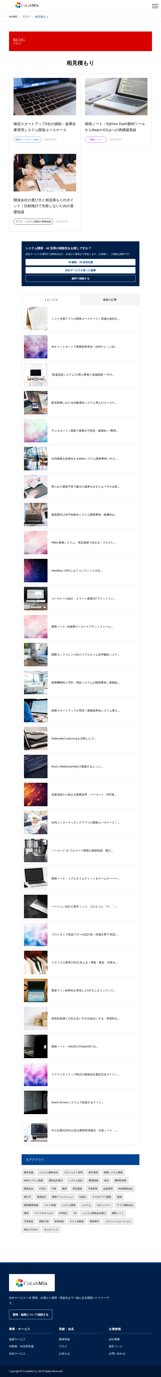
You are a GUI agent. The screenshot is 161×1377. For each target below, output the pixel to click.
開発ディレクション (62, 1196)
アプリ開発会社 (125, 1205)
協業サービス (17, 1339)
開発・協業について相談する (30, 1314)
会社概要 (114, 1339)
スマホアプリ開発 (101, 1196)
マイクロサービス (44, 1213)
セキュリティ (104, 1205)
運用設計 (41, 1196)
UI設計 (82, 1196)
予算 (53, 1188)
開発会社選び (56, 1180)
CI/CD (42, 1188)
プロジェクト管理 (73, 1172)
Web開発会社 (125, 1188)
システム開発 (68, 1205)
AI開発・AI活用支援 (21, 1346)
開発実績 (64, 1339)
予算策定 (28, 1221)
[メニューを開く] (155, 6)
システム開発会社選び (94, 1213)
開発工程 (44, 1221)
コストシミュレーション (118, 1221)
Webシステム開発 (33, 1180)
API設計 (63, 1213)
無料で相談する (81, 278)
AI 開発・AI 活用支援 (80, 262)
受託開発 (77, 1188)
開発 (26, 1213)
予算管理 (92, 1188)
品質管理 (108, 1188)
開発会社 (28, 1188)
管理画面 (59, 1221)
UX (75, 1213)
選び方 (27, 1196)
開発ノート (118, 1213)
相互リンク (116, 1346)
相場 (119, 1196)
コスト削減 (50, 1205)
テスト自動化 (77, 1221)
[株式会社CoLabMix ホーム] (32, 1282)
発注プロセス (31, 1229)
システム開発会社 (48, 1172)
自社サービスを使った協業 (80, 270)
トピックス (51, 299)
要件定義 (28, 1172)
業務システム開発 (113, 1172)
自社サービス (17, 1353)
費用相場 (93, 1180)
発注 (106, 1180)
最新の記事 (110, 299)
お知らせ (64, 1353)
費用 (64, 1188)
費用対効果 (120, 1180)
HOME (13, 16)
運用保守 (94, 1221)
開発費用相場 (31, 1205)
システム (86, 1205)
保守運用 (93, 1172)
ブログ (63, 1346)
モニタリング (51, 1229)
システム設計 (76, 1180)
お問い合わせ (117, 1353)
